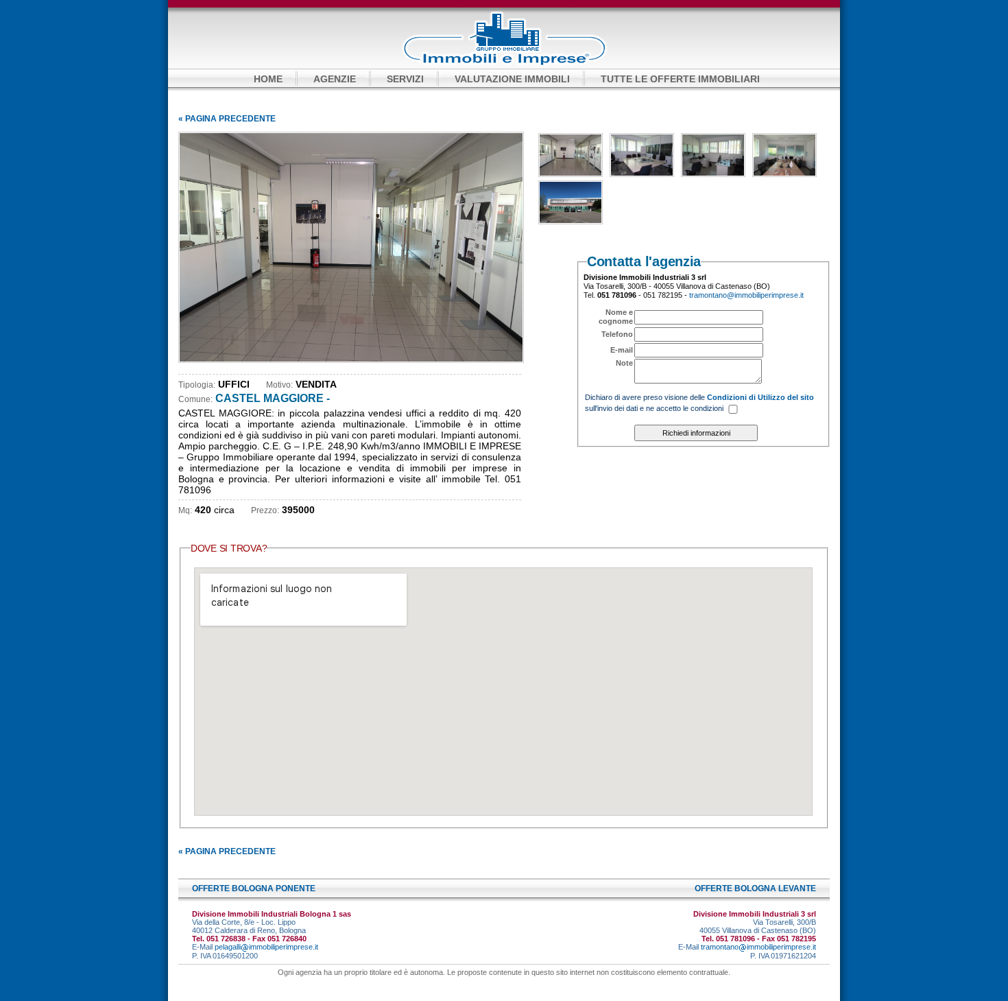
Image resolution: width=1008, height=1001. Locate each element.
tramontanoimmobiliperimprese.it (758, 947)
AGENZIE (334, 78)
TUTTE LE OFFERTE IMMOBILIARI (680, 78)
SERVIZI (405, 78)
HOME (268, 78)
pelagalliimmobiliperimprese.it (266, 947)
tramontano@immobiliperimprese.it (746, 295)
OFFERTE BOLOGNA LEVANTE (755, 888)
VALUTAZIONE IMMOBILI (512, 78)
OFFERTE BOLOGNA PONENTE (253, 888)
